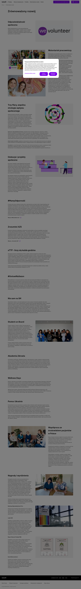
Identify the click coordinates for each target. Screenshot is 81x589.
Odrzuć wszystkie (44, 74)
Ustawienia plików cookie (30, 73)
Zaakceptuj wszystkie (53, 74)
